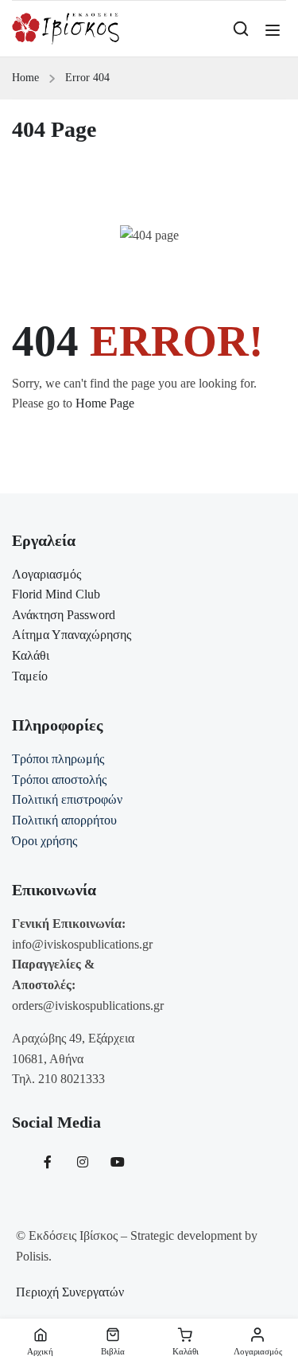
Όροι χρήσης (44, 841)
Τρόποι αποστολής (59, 779)
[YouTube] (118, 1162)
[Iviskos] (65, 27)
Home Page (104, 403)
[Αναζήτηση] (241, 29)
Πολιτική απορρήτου (64, 820)
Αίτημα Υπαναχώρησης (71, 634)
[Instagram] (83, 1162)
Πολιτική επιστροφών (67, 799)
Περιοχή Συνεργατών (70, 1292)
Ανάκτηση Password (63, 615)
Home (25, 78)
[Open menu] (274, 30)
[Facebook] (48, 1162)
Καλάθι (30, 655)
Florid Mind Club (56, 594)
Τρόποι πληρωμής (58, 759)
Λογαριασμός (46, 574)
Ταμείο (30, 676)
